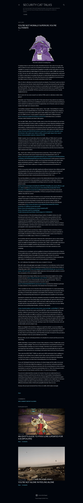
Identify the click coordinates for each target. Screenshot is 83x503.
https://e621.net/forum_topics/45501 (37, 278)
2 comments (24, 441)
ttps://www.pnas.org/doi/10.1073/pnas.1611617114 (32, 116)
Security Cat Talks (37, 4)
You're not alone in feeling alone (36, 482)
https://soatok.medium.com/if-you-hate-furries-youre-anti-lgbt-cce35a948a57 (38, 308)
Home (25, 14)
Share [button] (19, 393)
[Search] (64, 4)
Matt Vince (45, 498)
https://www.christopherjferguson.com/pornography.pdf (32, 208)
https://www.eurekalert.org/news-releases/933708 (31, 135)
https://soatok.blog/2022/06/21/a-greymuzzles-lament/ (32, 283)
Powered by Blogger (42, 495)
